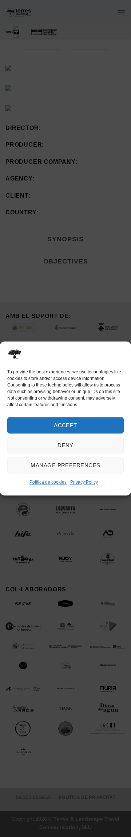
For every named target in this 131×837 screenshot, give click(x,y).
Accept (65, 425)
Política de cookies (48, 482)
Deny (65, 445)
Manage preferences (65, 465)
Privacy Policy (84, 482)
